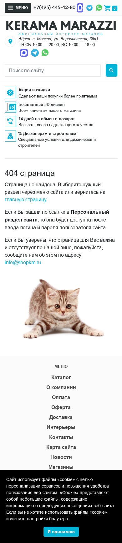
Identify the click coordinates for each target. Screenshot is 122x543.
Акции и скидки (34, 89)
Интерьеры (61, 427)
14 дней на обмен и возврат (46, 118)
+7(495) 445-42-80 (54, 7)
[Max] (80, 7)
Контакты (61, 437)
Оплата (61, 397)
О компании (61, 387)
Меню (22, 7)
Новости (61, 457)
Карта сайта (61, 447)
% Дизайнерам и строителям (47, 133)
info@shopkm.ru (23, 262)
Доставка (61, 417)
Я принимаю (61, 531)
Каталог (61, 377)
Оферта (61, 407)
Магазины (61, 467)
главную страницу (26, 199)
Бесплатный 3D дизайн (41, 104)
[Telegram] (89, 7)
